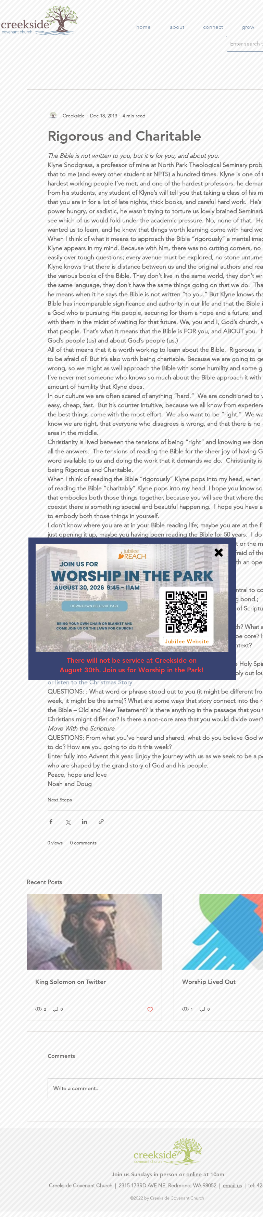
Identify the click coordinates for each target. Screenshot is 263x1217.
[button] (218, 552)
